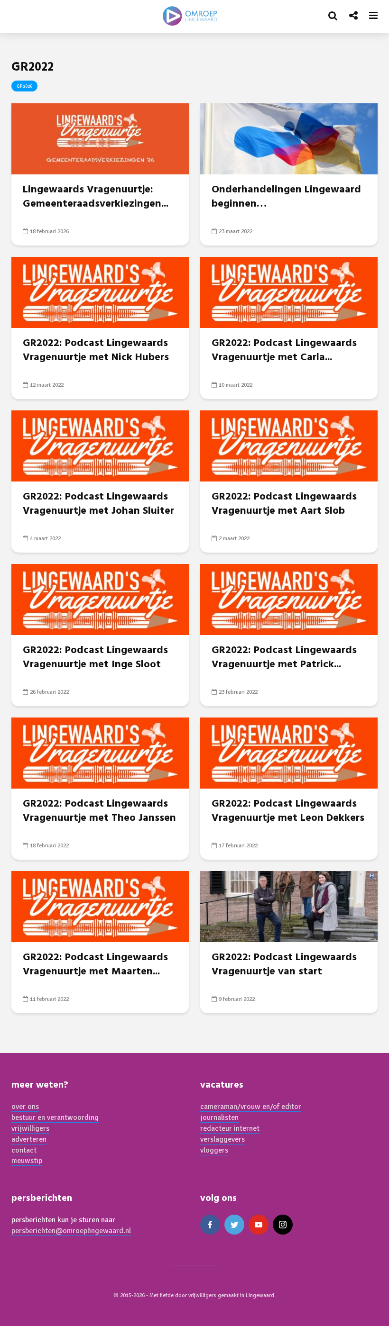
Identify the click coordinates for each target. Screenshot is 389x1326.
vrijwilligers (30, 1128)
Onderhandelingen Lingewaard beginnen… (286, 197)
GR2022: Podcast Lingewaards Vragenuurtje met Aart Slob (284, 504)
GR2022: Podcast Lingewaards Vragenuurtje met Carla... (284, 350)
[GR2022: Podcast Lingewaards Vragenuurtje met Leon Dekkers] (289, 752)
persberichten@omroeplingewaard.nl (71, 1230)
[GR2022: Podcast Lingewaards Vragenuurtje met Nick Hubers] (100, 292)
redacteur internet (229, 1128)
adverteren (28, 1139)
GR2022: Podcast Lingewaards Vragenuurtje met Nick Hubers (96, 350)
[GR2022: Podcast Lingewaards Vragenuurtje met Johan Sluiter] (100, 445)
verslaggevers (222, 1139)
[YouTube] (259, 1225)
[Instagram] (283, 1225)
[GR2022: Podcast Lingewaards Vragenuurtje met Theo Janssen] (100, 752)
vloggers (214, 1150)
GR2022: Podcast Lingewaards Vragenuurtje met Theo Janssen (99, 811)
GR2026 (24, 86)
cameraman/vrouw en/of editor (250, 1106)
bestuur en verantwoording (55, 1117)
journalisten (219, 1117)
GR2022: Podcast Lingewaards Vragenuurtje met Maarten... (95, 965)
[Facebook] (210, 1225)
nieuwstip (26, 1160)
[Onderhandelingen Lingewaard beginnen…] (289, 138)
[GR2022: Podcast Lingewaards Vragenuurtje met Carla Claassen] (289, 292)
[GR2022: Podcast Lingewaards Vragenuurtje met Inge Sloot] (100, 599)
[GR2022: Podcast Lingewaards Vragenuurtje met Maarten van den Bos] (100, 906)
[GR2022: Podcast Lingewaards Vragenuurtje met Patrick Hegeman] (289, 599)
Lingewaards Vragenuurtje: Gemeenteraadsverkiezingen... (95, 197)
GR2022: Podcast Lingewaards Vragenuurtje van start (284, 965)
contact (24, 1150)
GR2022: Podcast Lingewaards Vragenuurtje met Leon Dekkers (288, 811)
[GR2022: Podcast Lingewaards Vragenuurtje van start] (289, 906)
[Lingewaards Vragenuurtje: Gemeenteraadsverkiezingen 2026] (100, 138)
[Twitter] (234, 1225)
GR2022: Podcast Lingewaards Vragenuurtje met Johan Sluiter (98, 504)
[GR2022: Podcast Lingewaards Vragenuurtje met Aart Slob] (289, 445)
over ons (25, 1106)
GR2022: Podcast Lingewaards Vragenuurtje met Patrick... (284, 658)
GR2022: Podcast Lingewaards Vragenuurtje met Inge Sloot (95, 658)
